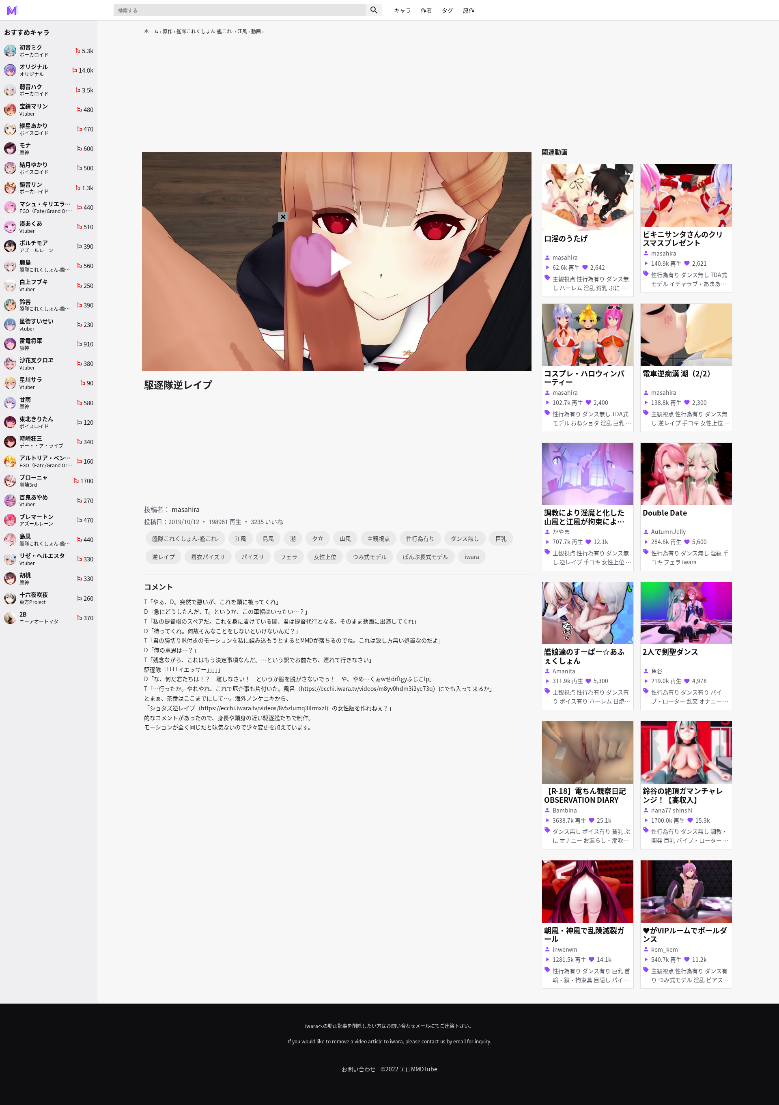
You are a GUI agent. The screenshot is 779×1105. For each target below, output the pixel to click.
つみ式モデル (370, 556)
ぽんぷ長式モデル (425, 556)
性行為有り (420, 538)
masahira (186, 509)
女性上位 (325, 556)
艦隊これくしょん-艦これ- (204, 31)
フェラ (288, 556)
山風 (345, 538)
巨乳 (501, 538)
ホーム (151, 31)
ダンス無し (465, 538)
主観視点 (378, 538)
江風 (242, 31)
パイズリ (252, 556)
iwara (472, 556)
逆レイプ (163, 556)
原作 (167, 31)
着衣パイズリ (208, 556)
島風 (268, 538)
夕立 (317, 538)
